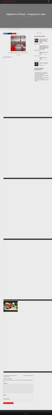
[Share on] (0, 114)
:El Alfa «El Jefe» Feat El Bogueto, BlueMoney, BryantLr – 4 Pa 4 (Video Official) (43, 41)
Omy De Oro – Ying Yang (43, 62)
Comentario (5, 383)
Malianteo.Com (9, 1)
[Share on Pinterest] (0, 108)
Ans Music (25, 16)
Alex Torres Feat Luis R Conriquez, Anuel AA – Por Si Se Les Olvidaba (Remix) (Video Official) (43, 47)
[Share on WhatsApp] (0, 112)
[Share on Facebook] (0, 104)
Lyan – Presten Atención (41, 78)
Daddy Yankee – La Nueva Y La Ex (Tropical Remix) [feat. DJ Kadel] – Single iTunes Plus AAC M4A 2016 (41, 73)
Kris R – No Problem (45, 77)
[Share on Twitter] (0, 106)
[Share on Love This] (0, 111)
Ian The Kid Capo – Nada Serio (28, 375)
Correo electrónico (6, 398)
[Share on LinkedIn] (0, 109)
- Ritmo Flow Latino (41, 43)
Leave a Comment (30, 16)
